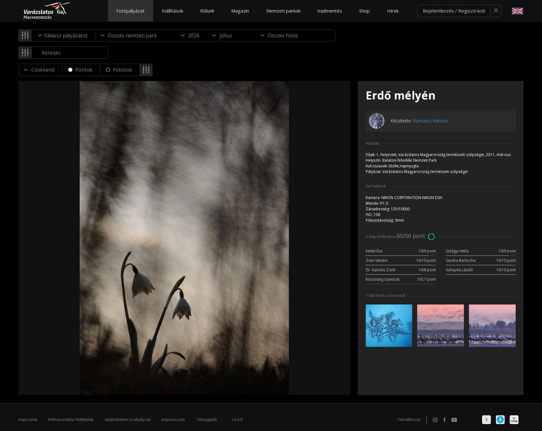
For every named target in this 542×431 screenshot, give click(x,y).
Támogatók (206, 419)
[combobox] (63, 35)
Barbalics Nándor (430, 121)
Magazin (240, 11)
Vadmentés (329, 11)
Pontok (84, 69)
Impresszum (173, 419)
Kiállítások (172, 11)
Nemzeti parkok (283, 11)
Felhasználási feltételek (71, 419)
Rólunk (207, 11)
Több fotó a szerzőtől (385, 295)
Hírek (393, 11)
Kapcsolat (28, 419)
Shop (364, 11)
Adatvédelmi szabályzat (128, 419)
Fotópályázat (130, 11)
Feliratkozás (409, 419)
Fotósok (122, 69)
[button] (459, 11)
